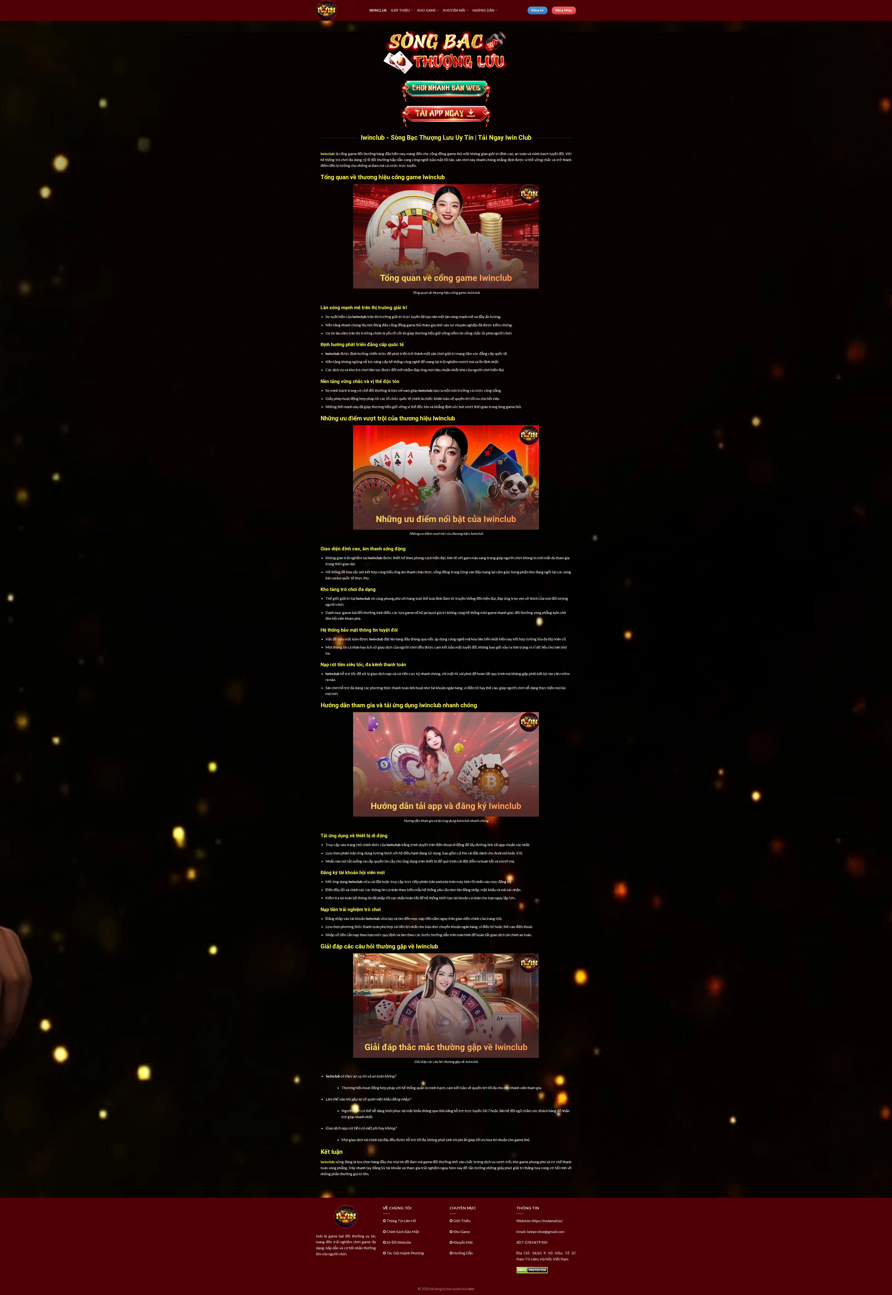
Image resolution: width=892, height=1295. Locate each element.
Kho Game (426, 10)
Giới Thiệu (400, 10)
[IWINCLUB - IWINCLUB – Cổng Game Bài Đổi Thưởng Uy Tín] (339, 10)
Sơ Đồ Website (399, 1242)
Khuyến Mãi (454, 10)
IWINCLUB (378, 10)
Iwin (471, 1289)
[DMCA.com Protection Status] (532, 1269)
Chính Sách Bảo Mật (403, 1231)
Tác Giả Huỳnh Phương (405, 1253)
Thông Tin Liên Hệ (401, 1220)
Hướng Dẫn (483, 10)
